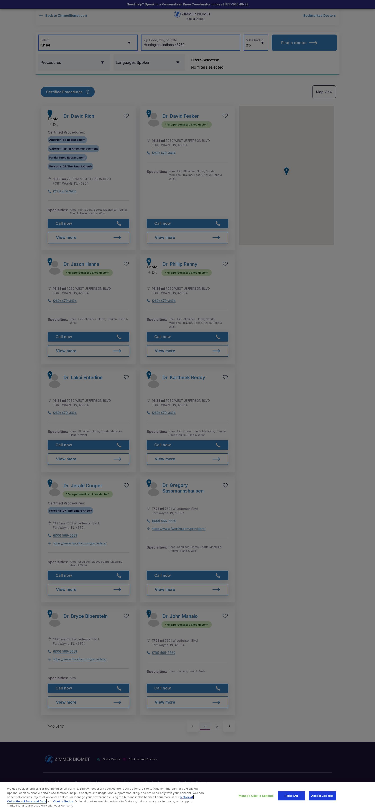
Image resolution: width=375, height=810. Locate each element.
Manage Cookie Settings (256, 795)
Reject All (291, 795)
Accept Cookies (322, 795)
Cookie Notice (63, 801)
